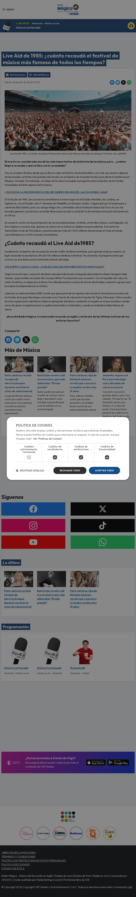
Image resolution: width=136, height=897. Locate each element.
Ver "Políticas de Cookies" (47, 438)
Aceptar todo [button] (104, 470)
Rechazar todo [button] (70, 470)
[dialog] (68, 448)
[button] (30, 470)
